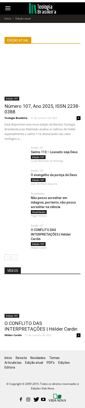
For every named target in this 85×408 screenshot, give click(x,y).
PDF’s (51, 362)
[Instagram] (28, 399)
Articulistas (13, 362)
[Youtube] (43, 399)
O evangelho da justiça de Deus (54, 175)
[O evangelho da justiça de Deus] (27, 185)
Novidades (38, 358)
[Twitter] (36, 399)
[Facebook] (21, 399)
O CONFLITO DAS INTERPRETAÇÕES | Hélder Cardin (41, 326)
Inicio (8, 18)
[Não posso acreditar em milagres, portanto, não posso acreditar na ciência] (42, 218)
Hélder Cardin (13, 335)
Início (8, 358)
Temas (54, 358)
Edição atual (34, 362)
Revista (21, 358)
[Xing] (58, 398)
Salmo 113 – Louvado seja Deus (54, 152)
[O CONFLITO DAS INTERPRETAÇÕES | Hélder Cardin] (42, 250)
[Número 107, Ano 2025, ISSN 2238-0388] (42, 75)
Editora (10, 367)
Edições (64, 362)
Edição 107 (12, 98)
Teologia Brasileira (16, 118)
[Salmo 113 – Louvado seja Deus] (27, 162)
